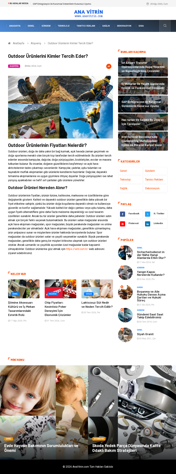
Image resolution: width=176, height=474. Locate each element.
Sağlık (106, 26)
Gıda (141, 26)
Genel (31, 26)
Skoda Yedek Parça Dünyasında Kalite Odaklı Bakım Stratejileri (126, 448)
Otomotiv (99, 439)
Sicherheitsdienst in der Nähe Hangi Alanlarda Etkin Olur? (151, 255)
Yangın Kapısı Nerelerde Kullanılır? (151, 273)
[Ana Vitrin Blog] (88, 13)
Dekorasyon (124, 26)
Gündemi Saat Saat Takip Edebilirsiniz (150, 315)
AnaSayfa (14, 26)
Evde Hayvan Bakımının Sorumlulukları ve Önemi (41, 448)
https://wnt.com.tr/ (77, 249)
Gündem (46, 26)
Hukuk (140, 287)
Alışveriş (36, 43)
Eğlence (53, 294)
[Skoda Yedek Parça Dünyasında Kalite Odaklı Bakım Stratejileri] (132, 412)
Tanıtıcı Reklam (86, 26)
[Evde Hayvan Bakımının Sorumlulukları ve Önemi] (44, 412)
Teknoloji (63, 26)
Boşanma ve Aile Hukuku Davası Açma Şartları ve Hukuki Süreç (151, 296)
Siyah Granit (145, 334)
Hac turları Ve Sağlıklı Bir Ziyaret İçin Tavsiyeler (55, 4)
